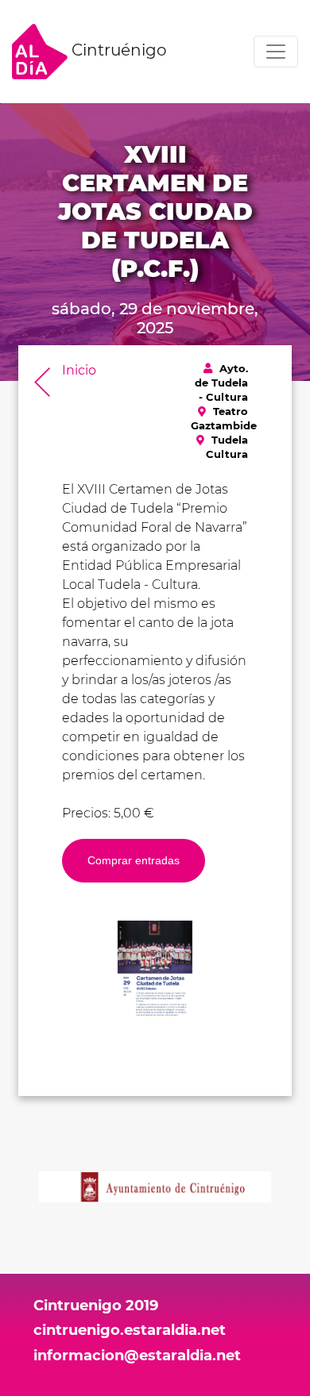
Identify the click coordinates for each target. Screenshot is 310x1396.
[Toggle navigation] (276, 51)
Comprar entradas (133, 860)
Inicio (79, 370)
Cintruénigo (117, 50)
